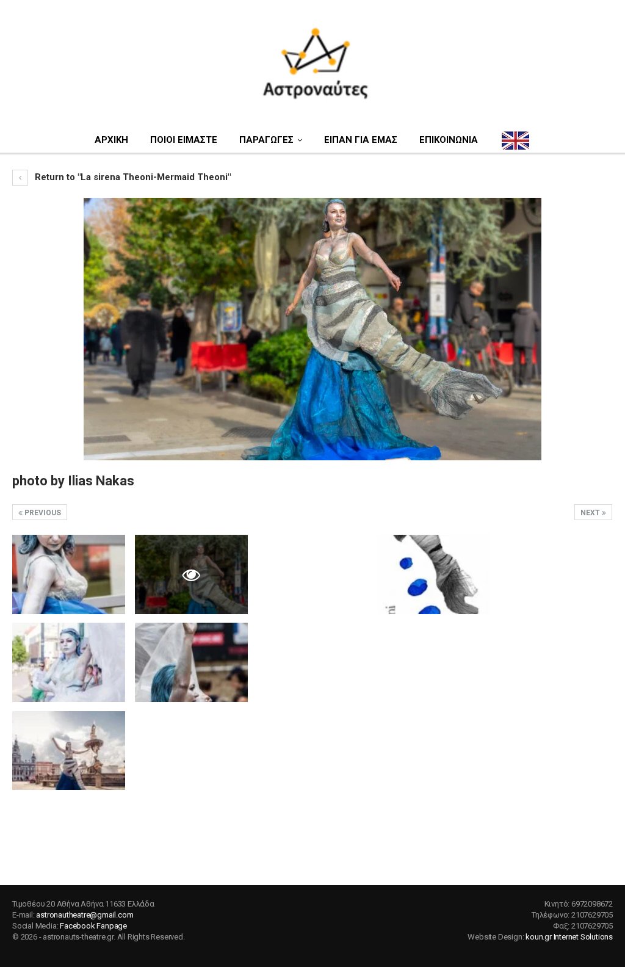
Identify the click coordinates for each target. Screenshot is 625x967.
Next (591, 513)
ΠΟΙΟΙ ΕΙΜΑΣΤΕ (183, 139)
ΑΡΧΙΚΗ (111, 139)
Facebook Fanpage (93, 925)
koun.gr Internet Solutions (569, 936)
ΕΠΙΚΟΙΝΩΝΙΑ (448, 139)
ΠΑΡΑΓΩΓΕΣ (266, 139)
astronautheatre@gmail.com (84, 914)
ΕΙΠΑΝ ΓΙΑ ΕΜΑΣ (360, 139)
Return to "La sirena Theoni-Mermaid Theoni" (131, 177)
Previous (42, 513)
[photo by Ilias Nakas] (68, 574)
